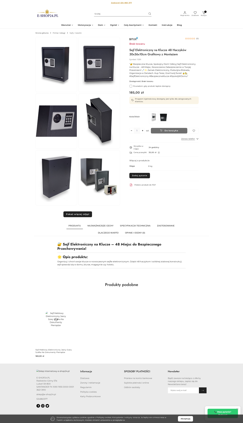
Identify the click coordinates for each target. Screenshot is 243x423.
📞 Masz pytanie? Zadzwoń (222, 413)
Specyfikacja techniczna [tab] (135, 226)
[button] (67, 25)
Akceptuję (185, 419)
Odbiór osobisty (132, 387)
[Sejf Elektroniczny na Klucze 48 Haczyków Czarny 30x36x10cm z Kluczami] (163, 117)
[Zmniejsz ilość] (131, 130)
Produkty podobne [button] (121, 285)
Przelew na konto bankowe (138, 378)
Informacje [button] (86, 371)
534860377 (41, 399)
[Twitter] (47, 406)
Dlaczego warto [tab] (108, 233)
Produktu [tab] (74, 226)
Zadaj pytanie (139, 175)
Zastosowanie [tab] (166, 226)
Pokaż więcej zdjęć (77, 214)
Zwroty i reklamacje (90, 383)
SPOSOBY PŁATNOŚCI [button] (137, 371)
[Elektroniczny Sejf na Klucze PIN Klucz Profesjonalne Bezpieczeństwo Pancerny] (153, 117)
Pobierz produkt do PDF (145, 185)
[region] (158, 117)
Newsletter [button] (174, 371)
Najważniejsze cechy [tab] (100, 226)
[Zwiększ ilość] (142, 130)
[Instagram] (43, 406)
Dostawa (84, 378)
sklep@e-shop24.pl (46, 394)
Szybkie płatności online (136, 383)
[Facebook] (38, 406)
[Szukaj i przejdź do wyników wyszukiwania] (149, 14)
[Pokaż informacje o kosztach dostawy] (158, 152)
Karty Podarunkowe (90, 396)
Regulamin (86, 387)
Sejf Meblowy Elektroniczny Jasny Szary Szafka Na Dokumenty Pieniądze (53, 351)
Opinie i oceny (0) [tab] (135, 233)
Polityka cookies (88, 392)
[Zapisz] (203, 390)
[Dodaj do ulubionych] (194, 130)
